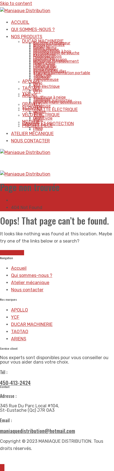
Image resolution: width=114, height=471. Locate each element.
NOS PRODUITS (26, 36)
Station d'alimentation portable (61, 73)
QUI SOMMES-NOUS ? (33, 29)
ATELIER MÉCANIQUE (32, 133)
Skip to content (16, 3)
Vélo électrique (46, 86)
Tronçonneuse (46, 79)
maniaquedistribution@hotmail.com (37, 430)
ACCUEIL (20, 22)
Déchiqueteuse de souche (56, 53)
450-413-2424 (15, 382)
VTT (37, 91)
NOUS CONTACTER (30, 140)
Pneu (37, 129)
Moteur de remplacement (56, 61)
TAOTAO (30, 88)
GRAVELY (31, 104)
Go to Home (12, 252)
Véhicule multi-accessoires (57, 102)
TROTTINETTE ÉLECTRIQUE (50, 109)
